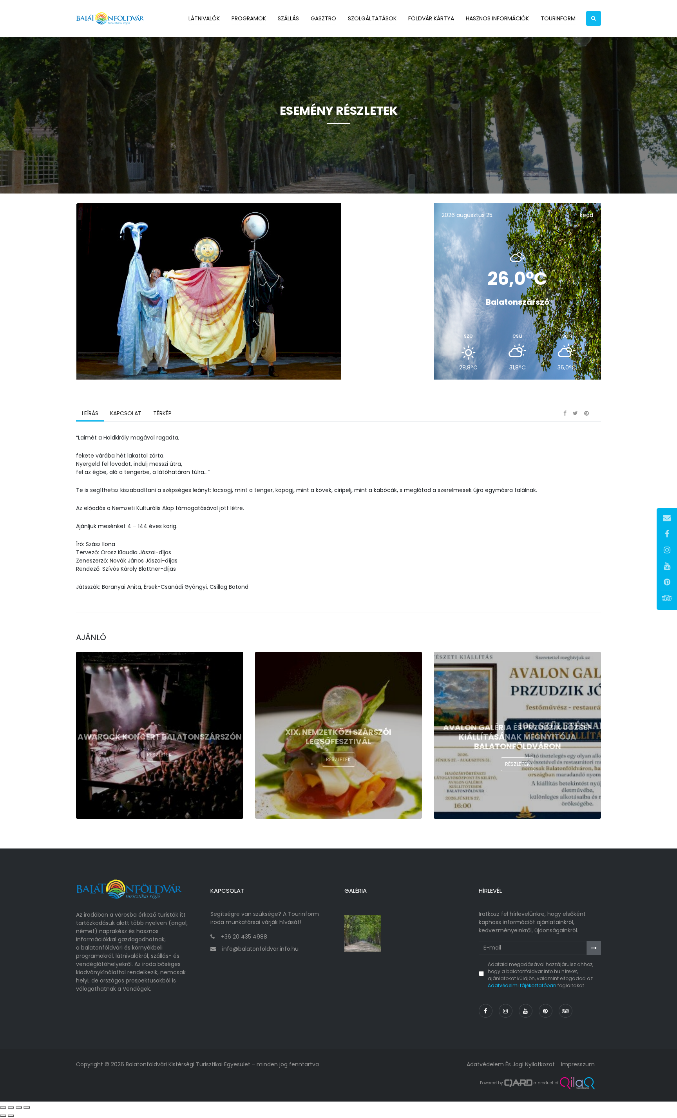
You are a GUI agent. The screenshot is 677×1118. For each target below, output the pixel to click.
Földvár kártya (431, 18)
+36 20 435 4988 (244, 937)
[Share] (11, 1107)
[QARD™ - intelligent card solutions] (518, 1083)
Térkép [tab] (162, 413)
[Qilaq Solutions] (577, 1083)
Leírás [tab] (90, 413)
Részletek (159, 754)
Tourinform (558, 18)
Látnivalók (204, 18)
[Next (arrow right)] (11, 1115)
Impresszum (578, 1064)
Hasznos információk (497, 18)
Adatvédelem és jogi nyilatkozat (511, 1064)
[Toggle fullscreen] (19, 1107)
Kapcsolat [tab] (125, 413)
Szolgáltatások (372, 18)
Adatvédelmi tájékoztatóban (522, 985)
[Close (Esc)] (3, 1107)
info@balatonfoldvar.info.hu (260, 949)
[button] (593, 18)
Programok (249, 18)
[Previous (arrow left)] (3, 1115)
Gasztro (323, 18)
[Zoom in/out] (27, 1107)
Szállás (288, 18)
